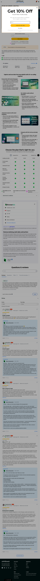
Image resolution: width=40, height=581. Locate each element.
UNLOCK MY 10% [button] (20, 25)
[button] (37, 7)
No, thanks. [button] (20, 28)
